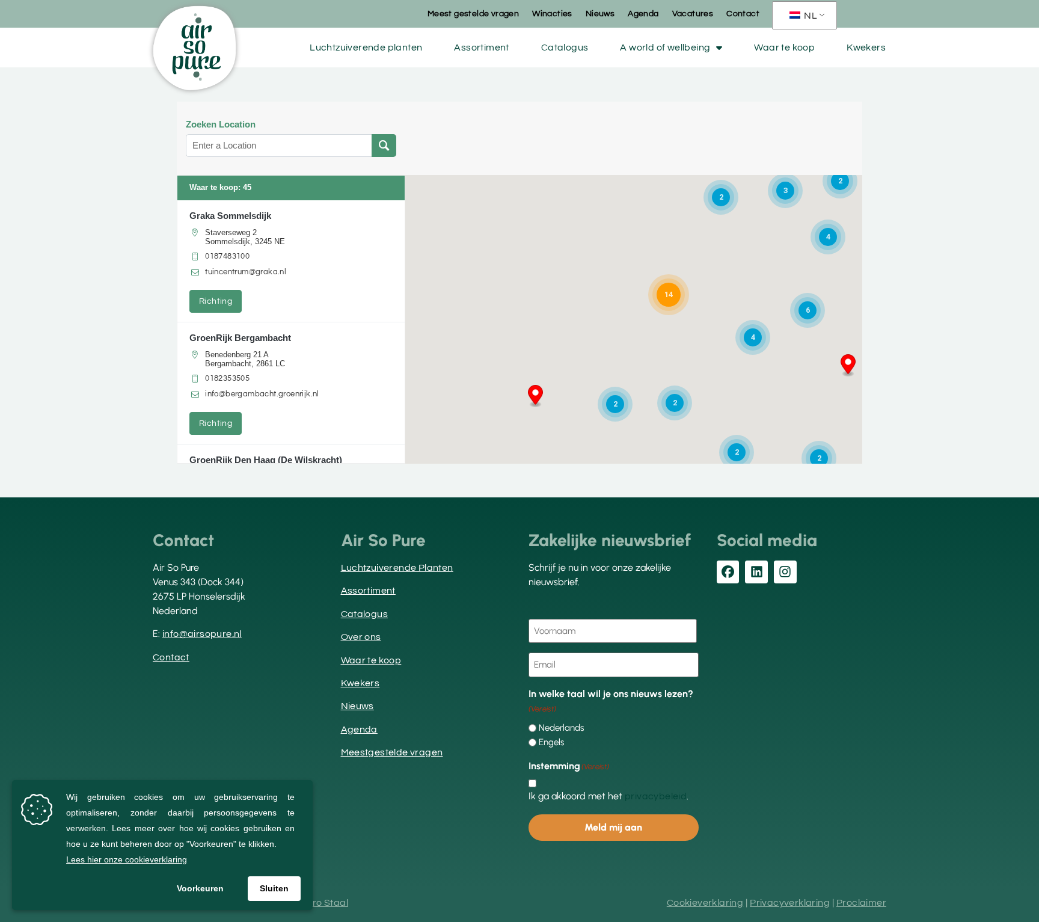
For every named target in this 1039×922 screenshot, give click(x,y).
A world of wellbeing (665, 47)
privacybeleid (656, 796)
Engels (551, 742)
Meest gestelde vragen (473, 14)
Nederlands (561, 728)
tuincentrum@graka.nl (245, 272)
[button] (535, 396)
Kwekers (866, 47)
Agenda (643, 14)
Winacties (552, 14)
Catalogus (565, 47)
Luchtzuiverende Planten (397, 568)
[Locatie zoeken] (384, 145)
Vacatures (693, 14)
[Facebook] (728, 572)
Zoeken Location (221, 124)
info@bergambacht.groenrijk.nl (262, 394)
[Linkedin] (756, 572)
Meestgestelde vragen (392, 752)
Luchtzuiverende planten (366, 47)
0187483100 (227, 256)
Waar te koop (784, 47)
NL (809, 15)
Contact (742, 14)
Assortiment (481, 47)
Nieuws (600, 14)
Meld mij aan (613, 827)
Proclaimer (861, 903)
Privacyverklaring (790, 903)
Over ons (361, 637)
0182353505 (227, 378)
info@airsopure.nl (202, 634)
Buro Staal (324, 903)
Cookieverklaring (705, 903)
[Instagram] (785, 572)
